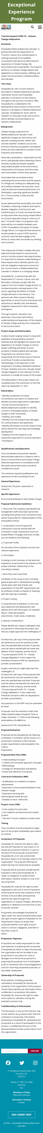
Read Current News (21, 1114)
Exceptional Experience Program (21, 11)
